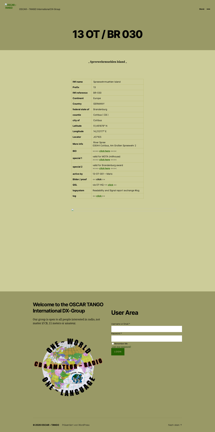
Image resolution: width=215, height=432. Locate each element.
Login (117, 351)
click (110, 185)
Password (116, 333)
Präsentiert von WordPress (75, 425)
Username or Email (120, 324)
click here (104, 151)
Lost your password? (121, 346)
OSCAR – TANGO (50, 425)
